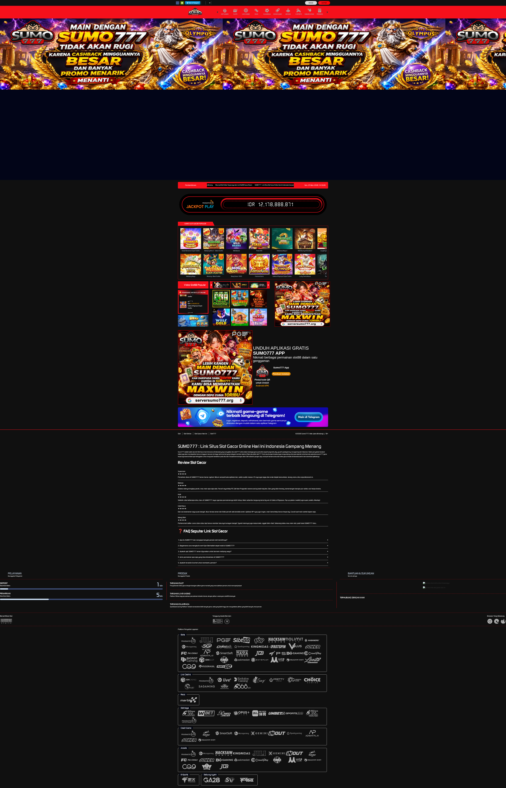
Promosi (320, 14)
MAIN (192, 238)
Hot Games (224, 14)
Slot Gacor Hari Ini (200, 434)
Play (209, 207)
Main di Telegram (194, 3)
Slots (235, 14)
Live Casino (246, 14)
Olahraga (267, 14)
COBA (223, 296)
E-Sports (299, 14)
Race (256, 14)
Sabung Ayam (309, 14)
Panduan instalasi (281, 374)
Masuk (311, 3)
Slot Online (187, 434)
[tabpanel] (111, 54)
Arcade (288, 14)
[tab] (221, 285)
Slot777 (213, 434)
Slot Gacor (201, 452)
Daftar (324, 3)
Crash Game (277, 14)
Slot (179, 434)
